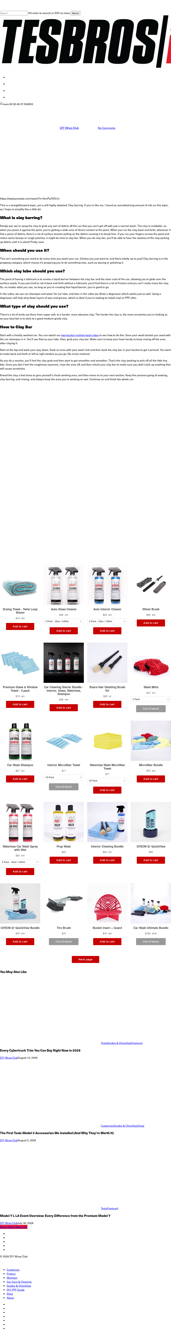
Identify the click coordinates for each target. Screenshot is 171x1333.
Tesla (99, 109)
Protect (11, 1274)
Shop (10, 1294)
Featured (137, 1043)
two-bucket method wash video (80, 335)
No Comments (106, 128)
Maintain (12, 1278)
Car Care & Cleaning (80, 109)
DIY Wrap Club (69, 127)
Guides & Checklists (119, 1043)
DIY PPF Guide (16, 1290)
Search (75, 13)
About (10, 1298)
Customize (107, 1126)
